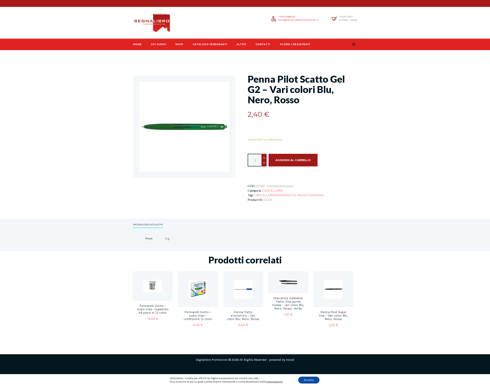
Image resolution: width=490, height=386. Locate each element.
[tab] (148, 225)
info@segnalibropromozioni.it (298, 20)
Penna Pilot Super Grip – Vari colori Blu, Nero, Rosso (333, 315)
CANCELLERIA (272, 190)
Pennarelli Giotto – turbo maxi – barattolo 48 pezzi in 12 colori (153, 309)
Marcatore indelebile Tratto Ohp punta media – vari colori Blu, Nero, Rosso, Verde (288, 303)
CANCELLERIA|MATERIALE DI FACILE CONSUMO (289, 195)
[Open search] (353, 44)
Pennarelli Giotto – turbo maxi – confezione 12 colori (198, 315)
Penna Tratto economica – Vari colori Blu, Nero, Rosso (243, 315)
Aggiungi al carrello (293, 160)
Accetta (309, 380)
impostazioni (274, 381)
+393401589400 (286, 16)
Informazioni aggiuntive (148, 224)
